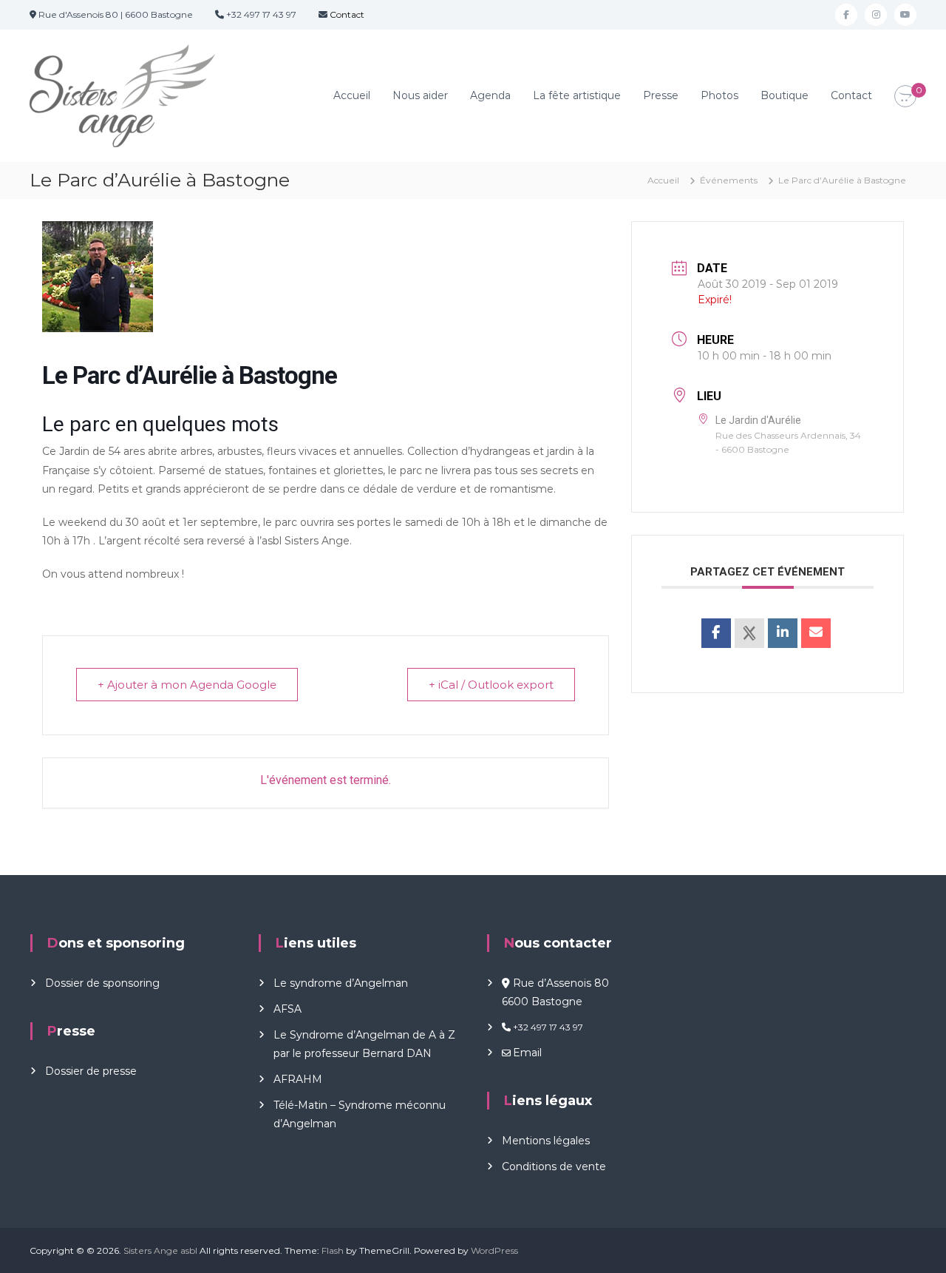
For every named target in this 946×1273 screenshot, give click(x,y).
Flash (332, 1250)
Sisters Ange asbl (160, 1250)
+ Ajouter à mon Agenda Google (187, 685)
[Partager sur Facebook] (716, 633)
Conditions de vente (554, 1166)
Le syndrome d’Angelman (340, 983)
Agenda (490, 95)
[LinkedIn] (782, 633)
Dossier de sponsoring (102, 983)
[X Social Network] (749, 633)
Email (527, 1052)
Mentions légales (546, 1140)
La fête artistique (577, 95)
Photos (719, 95)
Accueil (351, 95)
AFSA (287, 1009)
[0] (905, 97)
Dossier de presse (91, 1071)
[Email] (816, 633)
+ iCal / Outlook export (491, 685)
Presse (660, 95)
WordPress (494, 1250)
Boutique (784, 95)
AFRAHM (297, 1079)
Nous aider (420, 95)
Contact (345, 14)
